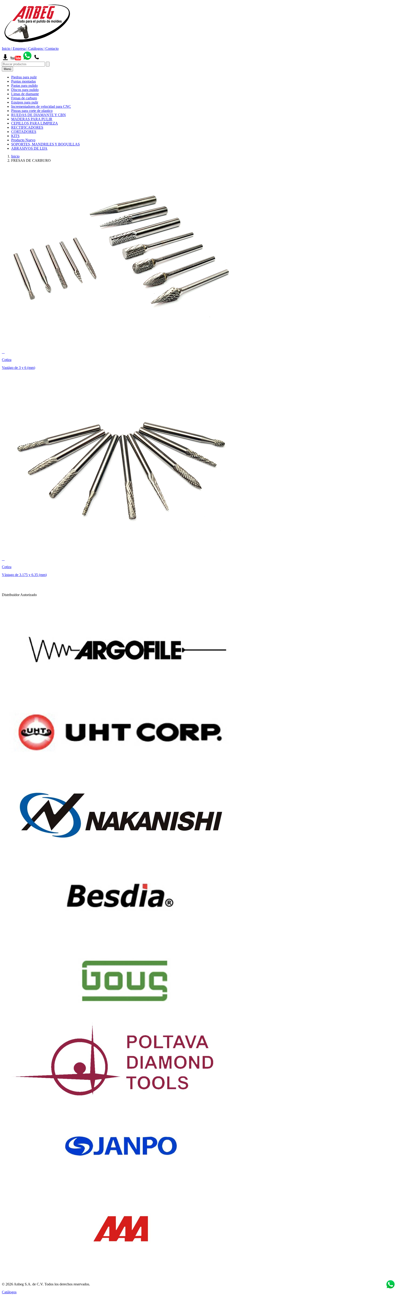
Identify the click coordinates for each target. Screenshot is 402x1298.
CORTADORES (23, 132)
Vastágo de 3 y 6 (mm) (18, 368)
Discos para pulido (25, 90)
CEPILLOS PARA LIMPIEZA (34, 123)
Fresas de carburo (24, 98)
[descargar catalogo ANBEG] (5, 59)
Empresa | (20, 49)
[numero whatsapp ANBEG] (27, 59)
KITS (15, 136)
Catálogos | (36, 49)
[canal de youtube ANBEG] (15, 59)
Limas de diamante (25, 94)
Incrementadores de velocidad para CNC (41, 106)
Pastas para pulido (24, 86)
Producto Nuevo (23, 140)
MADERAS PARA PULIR (31, 119)
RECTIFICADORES (27, 127)
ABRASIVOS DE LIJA (29, 148)
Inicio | (7, 49)
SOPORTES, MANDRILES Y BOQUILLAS (45, 144)
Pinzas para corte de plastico (32, 111)
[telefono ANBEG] (36, 59)
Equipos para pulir (24, 102)
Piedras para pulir (24, 77)
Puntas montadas (23, 81)
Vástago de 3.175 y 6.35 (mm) (24, 575)
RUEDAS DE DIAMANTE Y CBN (38, 115)
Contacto (52, 49)
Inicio (15, 156)
